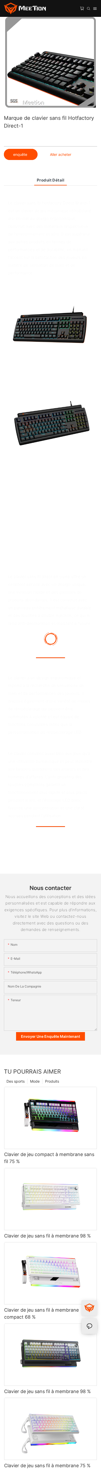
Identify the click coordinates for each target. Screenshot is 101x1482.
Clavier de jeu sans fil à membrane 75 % (47, 1465)
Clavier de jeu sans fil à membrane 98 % (47, 1236)
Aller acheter (60, 154)
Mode (35, 1081)
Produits (52, 1081)
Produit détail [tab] (50, 180)
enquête (20, 154)
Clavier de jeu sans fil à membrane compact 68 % (41, 1313)
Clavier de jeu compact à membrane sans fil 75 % (49, 1158)
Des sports (15, 1081)
